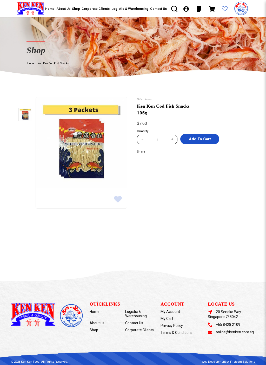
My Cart (167, 318)
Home (30, 63)
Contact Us (134, 323)
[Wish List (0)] (224, 9)
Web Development (214, 361)
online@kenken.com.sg (235, 332)
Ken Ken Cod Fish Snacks (53, 63)
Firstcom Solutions (242, 361)
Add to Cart (200, 139)
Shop (94, 330)
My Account (170, 311)
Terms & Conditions (176, 332)
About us (97, 323)
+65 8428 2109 (228, 324)
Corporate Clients (139, 330)
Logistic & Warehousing (136, 313)
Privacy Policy (172, 325)
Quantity (142, 131)
